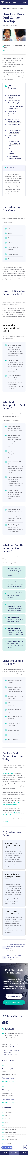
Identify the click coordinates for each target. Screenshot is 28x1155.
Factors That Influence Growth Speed (16, 107)
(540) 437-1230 (9, 1029)
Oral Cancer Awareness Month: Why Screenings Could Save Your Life (16, 946)
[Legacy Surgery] (9, 2)
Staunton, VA (6, 1090)
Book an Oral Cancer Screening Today (14, 131)
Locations (8, 1126)
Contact (7, 1146)
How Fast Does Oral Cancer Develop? (14, 102)
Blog (8, 8)
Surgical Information (10, 1129)
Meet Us (7, 1115)
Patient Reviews (9, 1119)
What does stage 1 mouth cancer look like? (14, 143)
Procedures (8, 1112)
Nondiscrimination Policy (10, 1054)
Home (4, 8)
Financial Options (10, 1136)
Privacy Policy (7, 1052)
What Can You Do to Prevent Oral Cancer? (14, 120)
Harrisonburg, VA (7, 1069)
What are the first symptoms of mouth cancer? (15, 151)
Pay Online (8, 1143)
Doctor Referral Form (11, 1139)
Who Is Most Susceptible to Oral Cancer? (14, 114)
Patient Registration (10, 1132)
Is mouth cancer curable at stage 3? (15, 157)
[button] (25, 1147)
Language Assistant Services (11, 1050)
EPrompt (11, 1046)
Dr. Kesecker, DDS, (8, 773)
